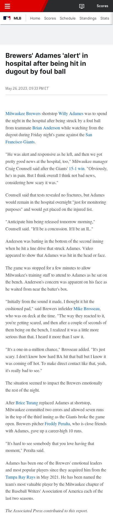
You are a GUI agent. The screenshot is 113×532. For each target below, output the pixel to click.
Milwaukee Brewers (23, 113)
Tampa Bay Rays (20, 477)
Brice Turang (27, 402)
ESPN (29, 6)
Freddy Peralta (57, 423)
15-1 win (76, 168)
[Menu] (7, 6)
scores (102, 6)
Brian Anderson (46, 127)
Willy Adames (70, 113)
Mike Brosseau (87, 308)
